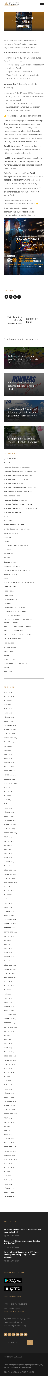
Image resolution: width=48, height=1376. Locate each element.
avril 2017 (8, 1130)
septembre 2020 (10, 977)
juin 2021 (7, 940)
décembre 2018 (10, 1056)
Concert (7, 537)
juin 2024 (8, 795)
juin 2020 (8, 990)
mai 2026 (7, 704)
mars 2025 (8, 758)
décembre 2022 (10, 870)
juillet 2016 (9, 1167)
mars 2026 (8, 713)
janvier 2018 (9, 1097)
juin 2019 (7, 1035)
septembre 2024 (10, 783)
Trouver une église (12, 1309)
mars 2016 (8, 1184)
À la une (7, 463)
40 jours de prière (11, 459)
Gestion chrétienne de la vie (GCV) (19, 582)
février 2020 (9, 1006)
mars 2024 (8, 808)
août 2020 (8, 981)
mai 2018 (7, 1081)
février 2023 (9, 861)
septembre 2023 (10, 833)
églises (7, 558)
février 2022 (9, 911)
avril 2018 (8, 1085)
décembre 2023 (10, 820)
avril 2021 (8, 948)
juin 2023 (8, 845)
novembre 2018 (10, 1060)
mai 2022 (7, 899)
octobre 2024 (9, 779)
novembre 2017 (10, 1105)
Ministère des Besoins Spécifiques (18, 626)
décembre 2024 (10, 771)
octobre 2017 (9, 1109)
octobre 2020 (9, 973)
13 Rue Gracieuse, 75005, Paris (17, 1319)
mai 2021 (7, 944)
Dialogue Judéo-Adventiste (16, 545)
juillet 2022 (9, 890)
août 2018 (8, 1068)
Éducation (8, 554)
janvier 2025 (9, 766)
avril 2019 (8, 1043)
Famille (7, 578)
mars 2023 (8, 857)
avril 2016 (8, 1180)
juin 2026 (8, 700)
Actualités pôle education (16, 500)
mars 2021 (8, 952)
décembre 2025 (10, 725)
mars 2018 (8, 1089)
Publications (9, 659)
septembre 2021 (10, 932)
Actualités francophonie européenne (20, 487)
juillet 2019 (9, 1031)
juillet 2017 (9, 1122)
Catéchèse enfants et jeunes (17, 529)
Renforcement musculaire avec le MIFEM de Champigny (23, 440)
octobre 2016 (9, 1155)
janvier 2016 (9, 1192)
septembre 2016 (10, 1159)
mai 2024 (7, 800)
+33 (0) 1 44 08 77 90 (13, 1322)
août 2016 (8, 1163)
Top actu (8, 672)
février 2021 (9, 957)
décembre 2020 (10, 965)
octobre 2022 (9, 878)
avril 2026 (8, 709)
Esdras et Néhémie (12, 566)
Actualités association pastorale (19, 475)
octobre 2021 (9, 928)
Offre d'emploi (10, 647)
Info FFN (7, 603)
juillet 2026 (9, 696)
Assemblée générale (12, 520)
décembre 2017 (10, 1101)
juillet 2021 (9, 936)
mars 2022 (8, 907)
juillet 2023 (9, 841)
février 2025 (9, 762)
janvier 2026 (9, 721)
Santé (6, 668)
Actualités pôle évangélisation (18, 504)
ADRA (6, 516)
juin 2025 (8, 746)
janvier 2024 (9, 816)
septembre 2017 (10, 1114)
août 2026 (8, 692)
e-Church (8, 549)
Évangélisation (10, 574)
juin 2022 (8, 895)
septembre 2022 (10, 882)
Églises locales (10, 562)
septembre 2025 (10, 738)
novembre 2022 (10, 874)
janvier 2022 (9, 915)
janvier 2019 (9, 1052)
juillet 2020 (9, 985)
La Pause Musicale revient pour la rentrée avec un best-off (23, 359)
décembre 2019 (10, 1014)
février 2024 (9, 812)
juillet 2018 (9, 1072)
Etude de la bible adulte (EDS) (17, 570)
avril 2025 (8, 754)
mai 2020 (7, 994)
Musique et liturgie (12, 639)
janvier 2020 (9, 1010)
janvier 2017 (9, 1143)
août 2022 (8, 886)
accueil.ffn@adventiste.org (15, 1326)
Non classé (9, 643)
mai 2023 (7, 849)
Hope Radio (8, 595)
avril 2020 (8, 998)
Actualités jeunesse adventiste (18, 492)
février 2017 (9, 1138)
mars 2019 (8, 1047)
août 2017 (8, 1118)
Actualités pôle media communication (20, 508)
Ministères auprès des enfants (17, 634)
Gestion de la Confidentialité (19, 1372)
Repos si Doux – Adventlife (15, 663)
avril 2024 (8, 804)
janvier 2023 (9, 866)
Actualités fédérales (13, 483)
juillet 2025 (9, 742)
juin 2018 (7, 1076)
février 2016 (9, 1188)
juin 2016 (7, 1171)
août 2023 (8, 837)
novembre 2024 (10, 775)
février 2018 (9, 1093)
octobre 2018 (9, 1064)
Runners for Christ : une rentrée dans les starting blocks (21, 385)
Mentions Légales (13, 1357)
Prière (6, 655)
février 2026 (9, 717)
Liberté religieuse (12, 616)
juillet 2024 (9, 791)
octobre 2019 (9, 1023)
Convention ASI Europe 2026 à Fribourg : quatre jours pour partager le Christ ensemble (23, 412)
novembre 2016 (10, 1151)
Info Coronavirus (11, 599)
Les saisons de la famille (15, 611)
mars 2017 (8, 1134)
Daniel (7, 541)
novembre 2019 (10, 1019)
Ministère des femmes (13, 630)
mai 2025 (7, 750)
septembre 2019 (10, 1027)
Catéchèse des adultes (14, 525)
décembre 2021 (10, 919)
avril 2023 (8, 853)
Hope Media (9, 591)
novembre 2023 (10, 824)
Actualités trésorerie (13, 512)
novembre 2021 (10, 923)
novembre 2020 (10, 969)
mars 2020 (8, 1002)
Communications (11, 533)
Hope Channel (10, 587)
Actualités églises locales (16, 479)
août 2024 (8, 787)
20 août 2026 (13, 1236)
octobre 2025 (9, 733)
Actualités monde (12, 496)
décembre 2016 (10, 1147)
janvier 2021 (9, 961)
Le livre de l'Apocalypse (14, 607)
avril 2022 (8, 903)
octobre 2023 (9, 828)
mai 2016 (7, 1176)
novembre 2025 (10, 729)
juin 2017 (7, 1126)
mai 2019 (7, 1039)
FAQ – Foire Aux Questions (15, 1304)
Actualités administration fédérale (20, 471)
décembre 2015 (10, 1196)
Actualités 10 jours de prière (17, 467)
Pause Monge (9, 651)
